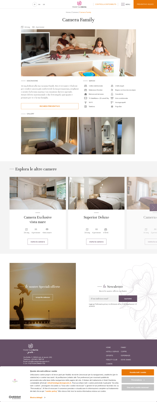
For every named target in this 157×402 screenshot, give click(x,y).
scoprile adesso (43, 297)
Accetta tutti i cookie (138, 372)
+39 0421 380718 (37, 359)
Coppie (124, 351)
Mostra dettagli (36, 397)
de (44, 4)
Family (123, 347)
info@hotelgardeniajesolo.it (38, 361)
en (39, 4)
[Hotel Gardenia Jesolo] (79, 4)
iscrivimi (128, 298)
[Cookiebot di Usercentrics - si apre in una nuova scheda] (15, 397)
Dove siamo (126, 360)
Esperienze (125, 355)
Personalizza (136, 380)
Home (68, 12)
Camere (75, 12)
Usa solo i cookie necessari (138, 387)
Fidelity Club (111, 360)
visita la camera (38, 242)
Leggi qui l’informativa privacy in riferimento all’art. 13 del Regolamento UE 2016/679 (113, 305)
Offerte (109, 355)
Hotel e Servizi (112, 351)
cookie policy (51, 391)
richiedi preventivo (50, 106)
